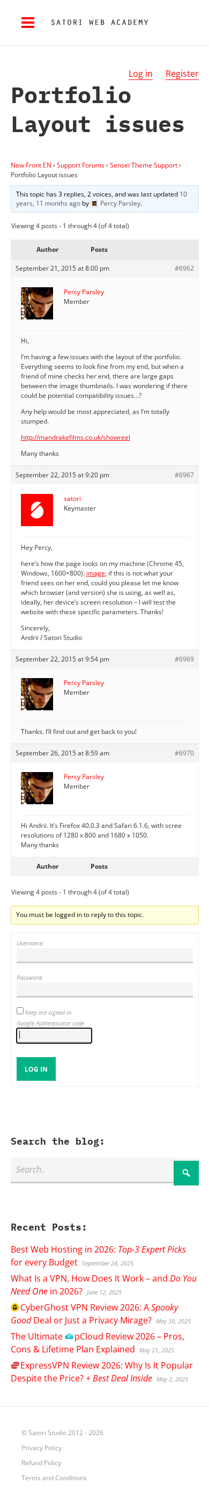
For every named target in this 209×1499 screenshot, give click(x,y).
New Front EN (31, 165)
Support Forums (80, 165)
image (95, 573)
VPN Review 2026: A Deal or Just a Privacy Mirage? (94, 1313)
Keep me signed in (48, 1012)
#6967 (184, 474)
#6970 (184, 753)
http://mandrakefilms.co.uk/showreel (75, 437)
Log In (36, 1069)
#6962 (184, 268)
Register (182, 73)
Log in (141, 73)
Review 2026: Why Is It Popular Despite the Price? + (102, 1371)
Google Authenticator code (50, 1023)
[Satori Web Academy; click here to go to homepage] (95, 22)
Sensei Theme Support (143, 165)
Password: (30, 977)
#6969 (184, 659)
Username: (30, 943)
